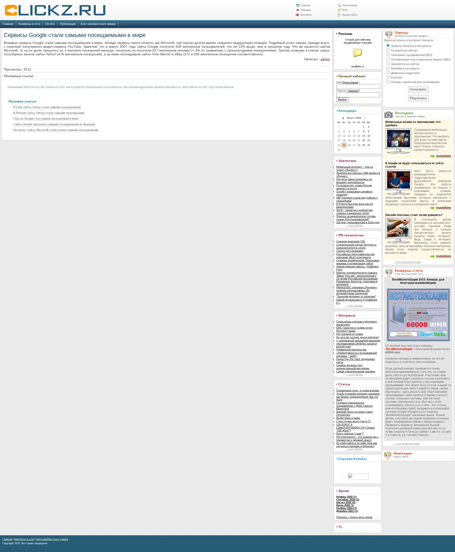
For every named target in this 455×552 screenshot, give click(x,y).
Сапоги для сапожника (349, 250)
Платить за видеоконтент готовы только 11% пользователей (356, 218)
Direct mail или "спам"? (350, 433)
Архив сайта (349, 14)
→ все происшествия (406, 443)
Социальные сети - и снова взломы (357, 390)
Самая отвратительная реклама (355, 371)
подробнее (443, 156)
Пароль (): (348, 90)
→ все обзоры (354, 225)
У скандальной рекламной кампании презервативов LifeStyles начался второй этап (358, 343)
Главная (305, 5)
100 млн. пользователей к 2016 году (358, 222)
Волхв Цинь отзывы (348, 417)
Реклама (305, 10)
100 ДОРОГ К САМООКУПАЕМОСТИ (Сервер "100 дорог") (355, 427)
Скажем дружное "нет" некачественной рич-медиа (352, 367)
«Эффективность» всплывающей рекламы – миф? (356, 354)
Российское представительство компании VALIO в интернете (355, 256)
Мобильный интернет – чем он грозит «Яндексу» (354, 168)
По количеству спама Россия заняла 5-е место (354, 187)
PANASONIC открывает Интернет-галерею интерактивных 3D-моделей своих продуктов (357, 290)
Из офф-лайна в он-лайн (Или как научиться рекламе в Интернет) (356, 445)
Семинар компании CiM (350, 241)
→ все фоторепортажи (407, 262)
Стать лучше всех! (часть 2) (353, 421)
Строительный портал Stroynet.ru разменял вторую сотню (356, 246)
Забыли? (353, 90)
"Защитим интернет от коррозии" (356, 296)
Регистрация (349, 5)
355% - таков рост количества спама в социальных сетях (354, 212)
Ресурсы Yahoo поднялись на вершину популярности (354, 181)
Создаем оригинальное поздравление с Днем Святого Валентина (354, 405)
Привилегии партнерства (351, 349)
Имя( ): (348, 82)
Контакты (306, 14)
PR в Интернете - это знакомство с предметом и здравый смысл (357, 438)
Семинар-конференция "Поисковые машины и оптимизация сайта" (357, 262)
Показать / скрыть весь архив (354, 517)
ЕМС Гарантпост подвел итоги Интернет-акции (354, 329)
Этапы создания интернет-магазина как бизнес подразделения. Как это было (358, 396)
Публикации (68, 24)
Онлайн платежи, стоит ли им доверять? (413, 215)
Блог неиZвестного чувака (98, 24)
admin (325, 59)
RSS (344, 10)
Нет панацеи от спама (349, 333)
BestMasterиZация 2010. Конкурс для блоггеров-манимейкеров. (418, 281)
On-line (50, 24)
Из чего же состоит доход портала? (357, 337)
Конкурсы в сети (29, 24)
